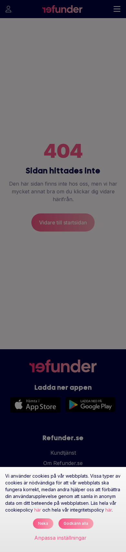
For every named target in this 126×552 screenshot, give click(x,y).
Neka (43, 523)
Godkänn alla (76, 523)
